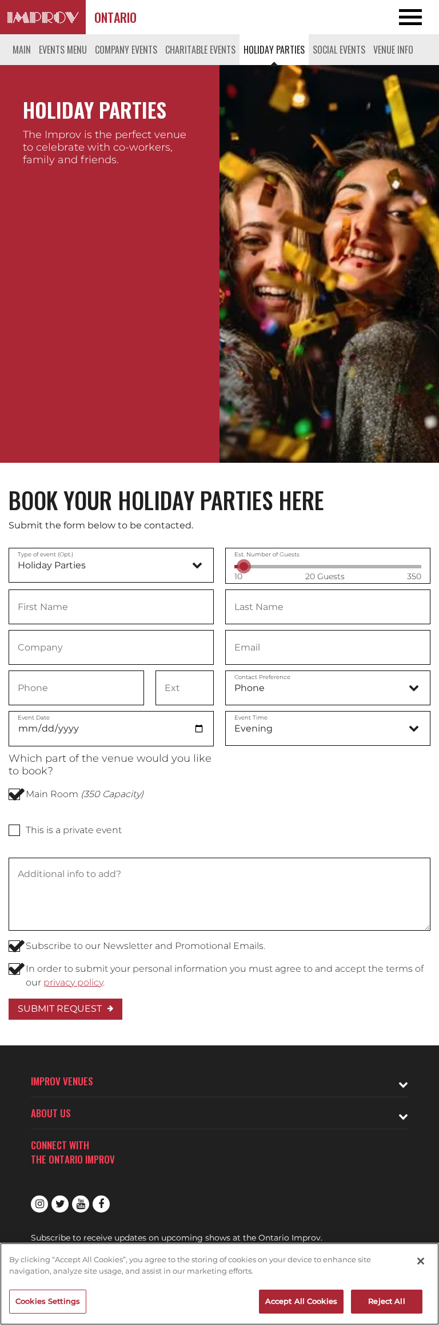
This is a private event (74, 830)
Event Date (34, 717)
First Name (42, 606)
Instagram (39, 1204)
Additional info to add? (69, 874)
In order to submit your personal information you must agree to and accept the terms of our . (225, 975)
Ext (172, 687)
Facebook (101, 1204)
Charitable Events (200, 49)
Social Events (339, 49)
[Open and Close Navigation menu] (395, 17)
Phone (33, 687)
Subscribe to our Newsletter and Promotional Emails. (145, 945)
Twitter (60, 1204)
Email (247, 646)
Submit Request (60, 1008)
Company (40, 646)
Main (22, 49)
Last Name (258, 606)
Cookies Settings (47, 1301)
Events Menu (63, 49)
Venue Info (393, 49)
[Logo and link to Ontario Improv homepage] (43, 17)
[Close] (420, 1261)
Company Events (126, 49)
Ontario (115, 17)
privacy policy (73, 982)
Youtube (80, 1204)
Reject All (386, 1301)
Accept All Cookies (301, 1301)
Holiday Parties (274, 49)
